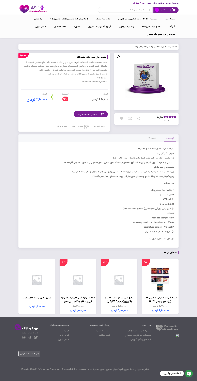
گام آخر (172, 26)
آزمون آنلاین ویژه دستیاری (99, 26)
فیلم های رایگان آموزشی (140, 339)
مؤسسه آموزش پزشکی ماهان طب (163, 3)
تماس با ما (64, 335)
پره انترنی (38, 18)
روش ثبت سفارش (102, 330)
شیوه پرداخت (104, 335)
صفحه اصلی (170, 18)
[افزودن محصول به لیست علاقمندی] (122, 118)
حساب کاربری (40, 26)
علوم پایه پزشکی (103, 18)
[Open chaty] (189, 373)
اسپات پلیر (75, 62)
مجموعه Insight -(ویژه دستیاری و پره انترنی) (137, 18)
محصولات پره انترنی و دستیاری (138, 335)
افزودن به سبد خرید (87, 114)
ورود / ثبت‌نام (139, 3)
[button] (118, 56)
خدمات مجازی (60, 26)
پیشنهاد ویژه (166, 46)
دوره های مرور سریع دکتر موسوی (161, 34)
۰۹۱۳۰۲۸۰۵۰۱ (31, 328)
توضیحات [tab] (170, 138)
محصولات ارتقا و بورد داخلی (139, 330)
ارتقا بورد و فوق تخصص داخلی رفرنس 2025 (69, 18)
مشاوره (77, 26)
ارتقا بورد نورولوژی (126, 26)
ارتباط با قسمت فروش (29, 353)
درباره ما (65, 330)
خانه (175, 46)
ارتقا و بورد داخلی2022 (151, 26)
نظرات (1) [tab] (152, 138)
